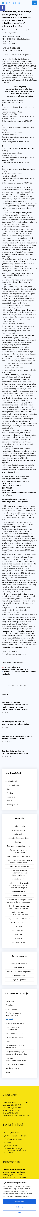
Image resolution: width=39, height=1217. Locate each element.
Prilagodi (19, 1207)
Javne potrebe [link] (13, 785)
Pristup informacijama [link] (15, 1023)
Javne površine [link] (12, 1041)
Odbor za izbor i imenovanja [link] (18, 856)
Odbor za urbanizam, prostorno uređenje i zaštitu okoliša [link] (19, 873)
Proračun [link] (10, 1005)
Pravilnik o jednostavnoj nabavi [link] (19, 972)
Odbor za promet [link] (18, 896)
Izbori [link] (8, 1072)
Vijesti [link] (10, 741)
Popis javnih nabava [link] (19, 964)
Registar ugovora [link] (19, 980)
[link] (2, 8)
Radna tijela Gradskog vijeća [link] (18, 846)
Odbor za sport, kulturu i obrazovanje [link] (19, 913)
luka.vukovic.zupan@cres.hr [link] (14, 647)
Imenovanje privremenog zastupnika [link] (16, 1059)
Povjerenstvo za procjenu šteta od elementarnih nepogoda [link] (19, 901)
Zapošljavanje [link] (12, 805)
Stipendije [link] (11, 797)
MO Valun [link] (19, 938)
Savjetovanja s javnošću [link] (15, 1034)
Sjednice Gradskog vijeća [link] (19, 838)
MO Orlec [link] (19, 934)
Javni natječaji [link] (21, 30)
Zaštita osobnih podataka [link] (16, 1037)
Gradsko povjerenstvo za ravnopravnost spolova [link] (19, 907)
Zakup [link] (9, 801)
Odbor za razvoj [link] (18, 892)
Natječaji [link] (9, 1019)
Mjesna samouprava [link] (19, 923)
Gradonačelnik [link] (19, 826)
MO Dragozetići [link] (18, 930)
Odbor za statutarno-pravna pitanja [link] (19, 851)
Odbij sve (19, 1212)
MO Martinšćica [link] (18, 942)
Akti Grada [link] (10, 1001)
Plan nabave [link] (19, 968)
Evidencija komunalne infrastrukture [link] (15, 1046)
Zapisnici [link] (18, 842)
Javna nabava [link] (11, 1009)
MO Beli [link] (18, 927)
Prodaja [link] (10, 793)
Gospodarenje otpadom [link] (15, 1064)
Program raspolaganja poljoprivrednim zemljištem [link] (17, 1053)
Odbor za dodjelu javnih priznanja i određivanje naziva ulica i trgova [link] (19, 885)
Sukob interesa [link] (18, 976)
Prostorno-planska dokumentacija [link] (13, 1014)
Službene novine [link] (13, 1068)
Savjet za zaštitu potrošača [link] (19, 919)
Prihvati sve (19, 1201)
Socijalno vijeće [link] (18, 879)
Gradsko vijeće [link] (19, 834)
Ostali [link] (30, 30)
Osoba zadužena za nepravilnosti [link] (13, 1028)
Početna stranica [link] (8, 30)
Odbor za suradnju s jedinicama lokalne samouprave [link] (19, 861)
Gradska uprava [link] (18, 830)
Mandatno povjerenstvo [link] (19, 867)
